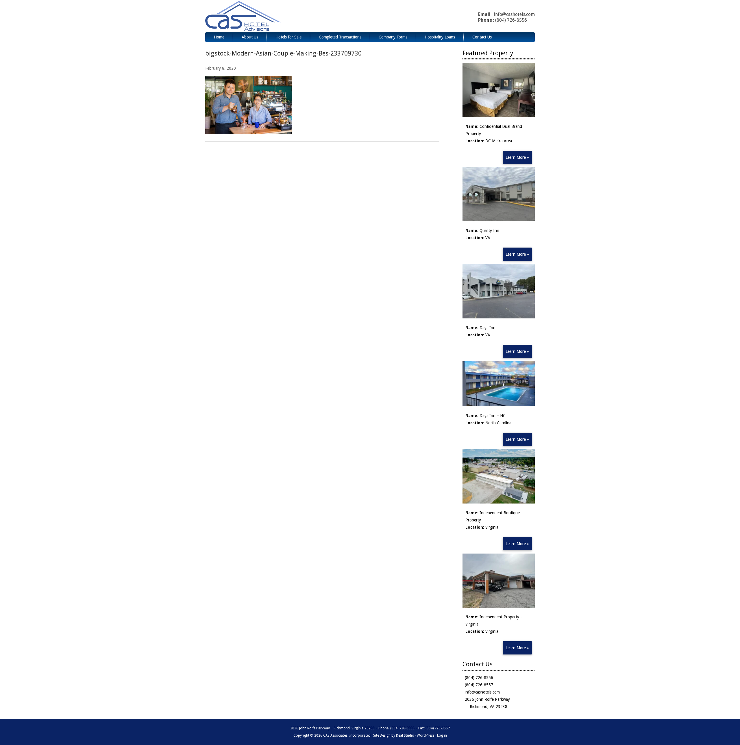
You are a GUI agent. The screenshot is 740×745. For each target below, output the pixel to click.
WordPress (425, 735)
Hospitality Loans (440, 37)
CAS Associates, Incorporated (258, 16)
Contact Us (482, 37)
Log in (442, 735)
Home (219, 37)
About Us (250, 37)
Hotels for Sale (288, 37)
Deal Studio (405, 735)
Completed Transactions (340, 37)
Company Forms (393, 37)
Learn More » (517, 157)
